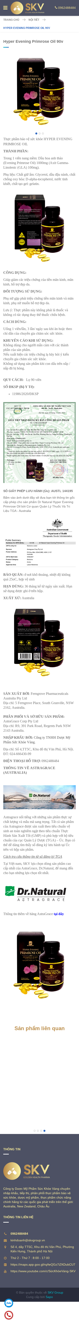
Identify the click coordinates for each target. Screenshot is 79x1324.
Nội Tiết (34, 19)
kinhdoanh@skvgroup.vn (28, 1240)
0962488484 (67, 7)
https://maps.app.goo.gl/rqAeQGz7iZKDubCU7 (43, 1264)
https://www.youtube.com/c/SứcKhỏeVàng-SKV (43, 1271)
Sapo (49, 1297)
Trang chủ (11, 19)
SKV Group (55, 1292)
